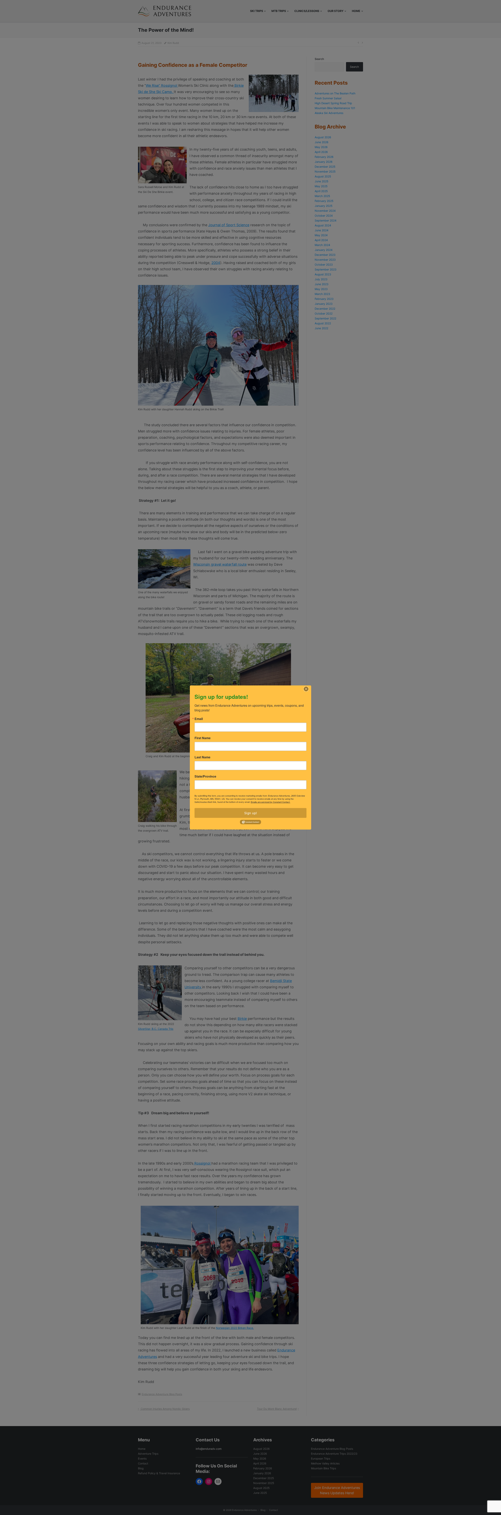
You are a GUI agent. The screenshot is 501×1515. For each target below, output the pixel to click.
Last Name (202, 757)
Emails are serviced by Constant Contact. (270, 801)
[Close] (306, 688)
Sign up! (250, 813)
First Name (203, 737)
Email (199, 718)
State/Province (205, 776)
